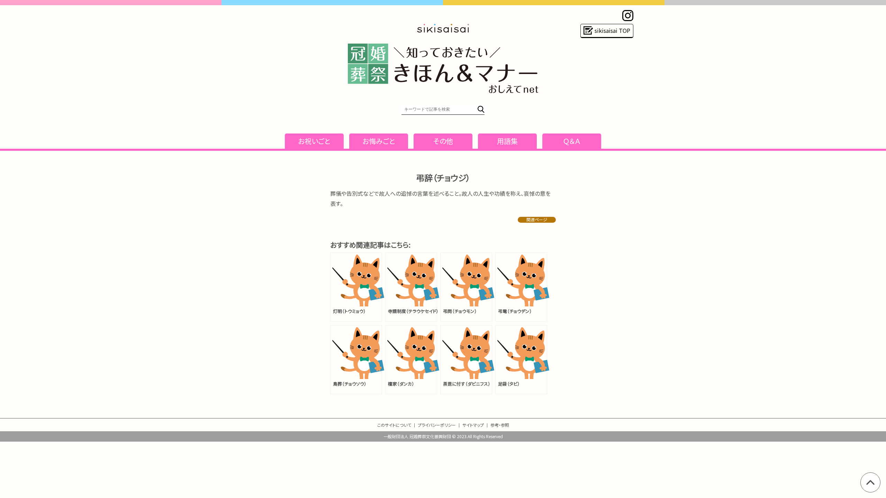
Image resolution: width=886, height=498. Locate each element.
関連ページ (536, 219)
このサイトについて (394, 425)
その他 (443, 141)
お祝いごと (314, 141)
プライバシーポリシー (437, 425)
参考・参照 (499, 425)
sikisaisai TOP (612, 30)
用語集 (507, 141)
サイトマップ (473, 425)
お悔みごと (378, 141)
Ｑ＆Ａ (571, 141)
